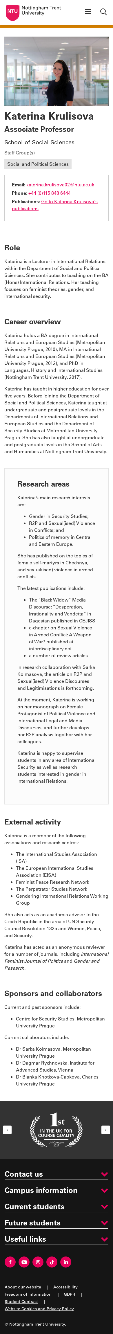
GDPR (69, 1294)
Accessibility (65, 1287)
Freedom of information (28, 1294)
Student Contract (21, 1301)
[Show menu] (88, 12)
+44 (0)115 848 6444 (49, 193)
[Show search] (104, 12)
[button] (7, 1130)
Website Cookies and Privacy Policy (39, 1308)
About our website (23, 1287)
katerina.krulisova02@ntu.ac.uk (60, 184)
